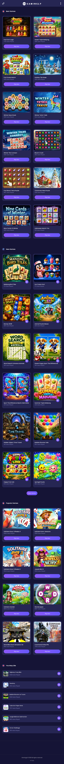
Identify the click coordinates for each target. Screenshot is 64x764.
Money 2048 (8, 324)
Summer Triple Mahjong (43, 403)
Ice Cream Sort (40, 284)
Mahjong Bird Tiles (10, 284)
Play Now (16, 46)
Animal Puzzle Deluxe (41, 324)
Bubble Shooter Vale (41, 442)
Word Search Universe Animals (14, 363)
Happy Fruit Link (9, 482)
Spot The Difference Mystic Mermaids (16, 403)
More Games (32, 493)
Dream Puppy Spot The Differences (46, 363)
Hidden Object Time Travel (13, 442)
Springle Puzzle (40, 482)
